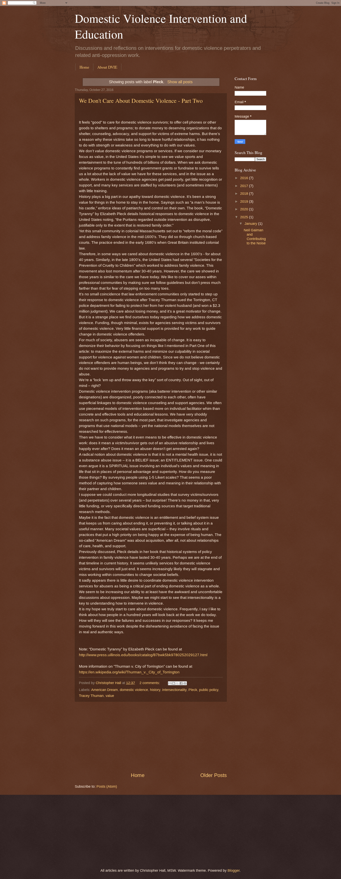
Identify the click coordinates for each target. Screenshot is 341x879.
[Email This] (170, 683)
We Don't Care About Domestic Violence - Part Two (141, 100)
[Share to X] (177, 683)
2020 (244, 209)
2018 (244, 193)
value (110, 696)
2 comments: (150, 683)
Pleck (192, 690)
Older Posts (213, 775)
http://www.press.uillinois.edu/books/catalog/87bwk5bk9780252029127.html (143, 655)
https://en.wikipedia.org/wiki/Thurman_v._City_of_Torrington (129, 672)
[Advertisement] (151, 736)
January (251, 223)
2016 (244, 178)
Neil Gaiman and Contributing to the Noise (255, 236)
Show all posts (179, 82)
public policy (208, 690)
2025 (244, 217)
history (155, 690)
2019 (244, 201)
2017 (244, 186)
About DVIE (107, 67)
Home (84, 67)
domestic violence (134, 690)
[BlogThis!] (174, 683)
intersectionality (174, 690)
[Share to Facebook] (181, 683)
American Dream (104, 690)
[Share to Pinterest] (185, 683)
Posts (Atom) (106, 786)
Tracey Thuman (91, 696)
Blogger (234, 870)
